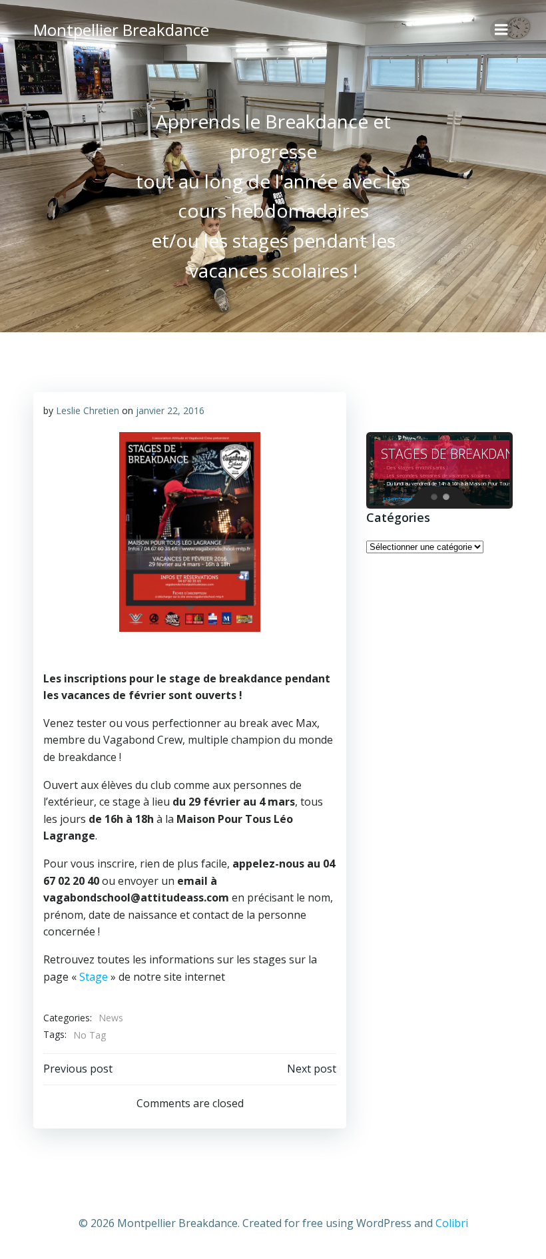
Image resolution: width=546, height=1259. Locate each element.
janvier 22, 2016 (170, 410)
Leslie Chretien (87, 410)
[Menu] (501, 30)
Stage (93, 976)
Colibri (451, 1223)
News (111, 1017)
